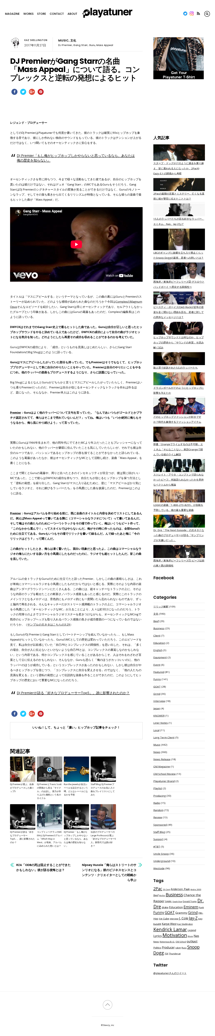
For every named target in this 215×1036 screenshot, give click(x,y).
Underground (161, 861)
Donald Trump (190, 901)
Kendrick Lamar (170, 929)
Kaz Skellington (35, 40)
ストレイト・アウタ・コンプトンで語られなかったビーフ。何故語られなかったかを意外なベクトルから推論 (178, 479)
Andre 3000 (195, 889)
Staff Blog (159, 832)
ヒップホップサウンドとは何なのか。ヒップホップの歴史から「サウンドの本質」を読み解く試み (178, 342)
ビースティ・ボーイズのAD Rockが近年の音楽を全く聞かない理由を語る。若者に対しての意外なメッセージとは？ (178, 312)
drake (165, 907)
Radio (156, 803)
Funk (201, 907)
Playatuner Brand (164, 781)
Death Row (177, 901)
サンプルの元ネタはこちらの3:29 (48, 624)
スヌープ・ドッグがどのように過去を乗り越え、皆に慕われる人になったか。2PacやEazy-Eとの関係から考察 (178, 168)
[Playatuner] (107, 18)
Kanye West (169, 924)
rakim (178, 947)
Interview (159, 701)
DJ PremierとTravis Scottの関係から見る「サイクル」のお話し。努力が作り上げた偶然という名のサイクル (49, 791)
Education (159, 643)
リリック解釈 (160, 606)
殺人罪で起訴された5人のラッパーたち (175, 367)
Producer (168, 947)
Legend (192, 930)
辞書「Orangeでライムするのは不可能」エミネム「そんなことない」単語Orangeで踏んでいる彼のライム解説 (178, 449)
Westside (159, 868)
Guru (92, 45)
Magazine (12, 14)
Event (156, 664)
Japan (156, 708)
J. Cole (183, 918)
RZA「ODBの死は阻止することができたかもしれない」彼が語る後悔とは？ (43, 867)
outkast (192, 941)
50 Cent (166, 889)
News (156, 752)
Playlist (157, 788)
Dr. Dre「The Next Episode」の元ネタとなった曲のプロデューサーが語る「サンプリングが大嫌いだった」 (178, 535)
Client (156, 635)
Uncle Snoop (161, 853)
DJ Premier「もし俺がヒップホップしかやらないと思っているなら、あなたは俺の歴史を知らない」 (76, 838)
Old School (181, 941)
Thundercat (175, 953)
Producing (159, 795)
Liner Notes (160, 722)
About (72, 14)
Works (28, 14)
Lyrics (157, 936)
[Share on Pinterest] (41, 94)
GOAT (157, 686)
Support (158, 839)
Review (157, 817)
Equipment (160, 657)
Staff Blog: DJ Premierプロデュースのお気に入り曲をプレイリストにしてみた (103, 789)
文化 (73, 40)
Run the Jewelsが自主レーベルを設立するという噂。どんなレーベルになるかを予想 (76, 789)
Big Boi (162, 895)
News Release (161, 759)
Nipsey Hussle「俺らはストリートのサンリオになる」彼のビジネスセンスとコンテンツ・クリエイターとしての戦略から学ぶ (109, 872)
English (157, 650)
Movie (190, 936)
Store (41, 14)
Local (156, 730)
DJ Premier (65, 45)
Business (158, 628)
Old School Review (164, 773)
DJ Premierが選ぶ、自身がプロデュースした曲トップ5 (22, 788)
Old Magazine (161, 766)
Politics (157, 947)
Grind (156, 693)
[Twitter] (185, 13)
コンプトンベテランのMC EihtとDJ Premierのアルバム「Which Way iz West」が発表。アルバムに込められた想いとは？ (49, 838)
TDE (166, 953)
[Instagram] (191, 13)
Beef (156, 621)
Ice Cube (164, 918)
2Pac (157, 888)
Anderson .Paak (180, 889)
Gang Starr (80, 45)
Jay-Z (193, 918)
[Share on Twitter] (23, 94)
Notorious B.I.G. (167, 941)
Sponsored (160, 824)
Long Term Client (164, 737)
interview (174, 918)
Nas (196, 936)
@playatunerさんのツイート (170, 973)
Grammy (181, 913)
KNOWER (159, 715)
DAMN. (168, 901)
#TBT (156, 846)
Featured (158, 672)
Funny (157, 679)
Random (158, 810)
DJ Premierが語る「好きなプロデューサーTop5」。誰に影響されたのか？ (73, 692)
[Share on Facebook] (14, 94)
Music (63, 40)
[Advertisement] (179, 108)
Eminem (191, 906)
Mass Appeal (104, 45)
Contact (57, 14)
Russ (184, 947)
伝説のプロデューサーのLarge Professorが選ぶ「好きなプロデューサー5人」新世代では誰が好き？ (103, 838)
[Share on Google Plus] (32, 94)
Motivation (174, 935)
